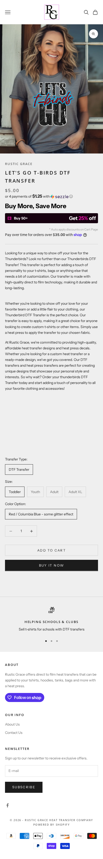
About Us (12, 724)
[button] (51, 196)
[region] (51, 620)
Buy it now (51, 565)
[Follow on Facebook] (7, 805)
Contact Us (13, 732)
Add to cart (51, 550)
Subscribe (23, 787)
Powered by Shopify (51, 824)
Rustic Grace (18, 164)
